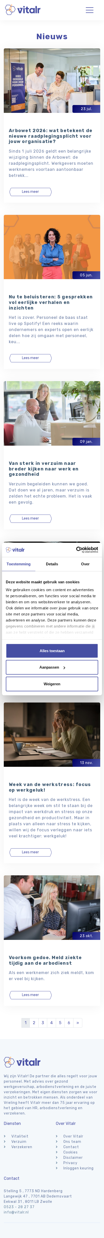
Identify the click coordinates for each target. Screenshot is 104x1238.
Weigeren (52, 684)
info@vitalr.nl (16, 1212)
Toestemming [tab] (19, 564)
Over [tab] (85, 564)
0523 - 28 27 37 (19, 1207)
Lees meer (30, 192)
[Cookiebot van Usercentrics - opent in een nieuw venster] (76, 550)
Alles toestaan (52, 650)
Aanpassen (49, 667)
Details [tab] (52, 564)
